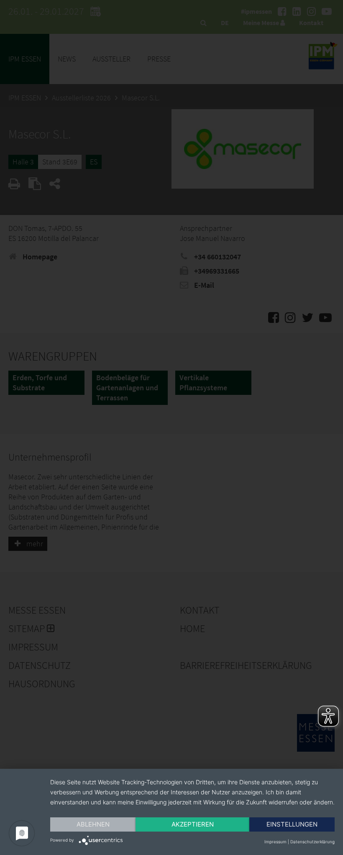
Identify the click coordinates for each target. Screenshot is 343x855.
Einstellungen (291, 824)
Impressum (275, 841)
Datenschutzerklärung (312, 841)
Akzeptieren (193, 824)
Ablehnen (93, 824)
